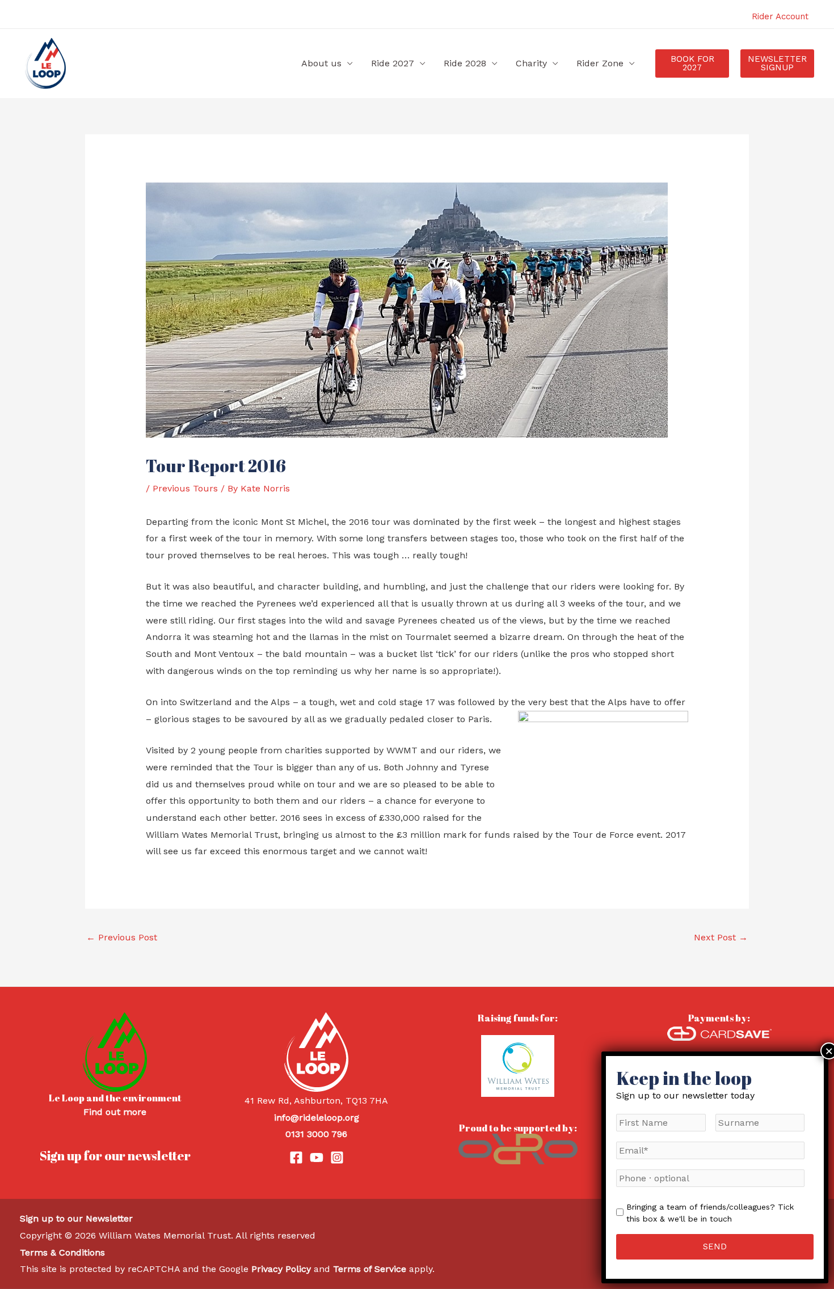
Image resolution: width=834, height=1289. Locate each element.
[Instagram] (337, 1157)
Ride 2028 (465, 63)
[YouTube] (316, 1157)
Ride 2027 (392, 63)
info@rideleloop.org (316, 1117)
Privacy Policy (281, 1268)
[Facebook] (296, 1157)
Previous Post (121, 937)
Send (715, 1246)
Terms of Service (369, 1268)
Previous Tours (185, 488)
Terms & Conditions (62, 1252)
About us (321, 63)
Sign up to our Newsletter (76, 1218)
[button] (692, 63)
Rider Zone (600, 63)
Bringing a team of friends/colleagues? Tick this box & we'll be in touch (710, 1212)
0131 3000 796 (316, 1134)
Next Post (721, 937)
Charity (531, 63)
